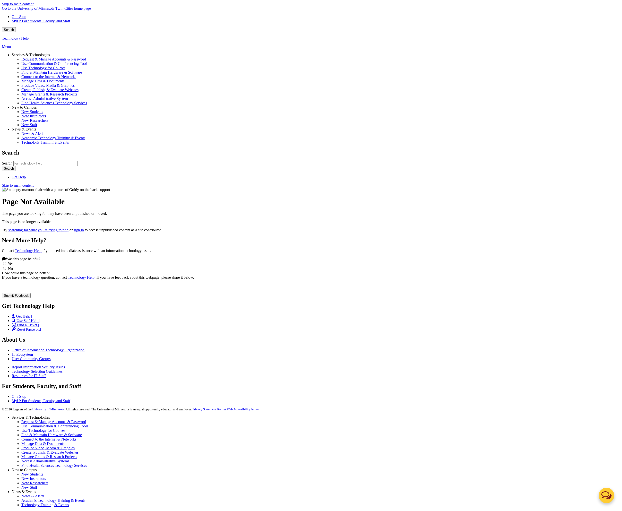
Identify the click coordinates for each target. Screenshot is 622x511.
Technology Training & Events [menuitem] (45, 142)
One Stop (19, 17)
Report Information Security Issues (38, 367)
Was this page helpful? (23, 259)
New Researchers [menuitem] (34, 120)
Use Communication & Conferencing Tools (54, 426)
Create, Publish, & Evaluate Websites (49, 452)
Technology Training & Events (45, 505)
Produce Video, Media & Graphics (48, 448)
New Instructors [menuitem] (33, 116)
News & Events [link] (24, 129)
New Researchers (34, 483)
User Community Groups (31, 359)
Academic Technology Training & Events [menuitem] (53, 138)
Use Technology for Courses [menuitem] (43, 68)
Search (9, 30)
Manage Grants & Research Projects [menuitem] (49, 94)
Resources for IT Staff (29, 376)
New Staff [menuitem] (29, 125)
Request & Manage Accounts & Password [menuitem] (53, 59)
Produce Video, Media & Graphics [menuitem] (48, 85)
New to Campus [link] (24, 107)
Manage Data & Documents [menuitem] (42, 81)
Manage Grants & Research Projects (49, 457)
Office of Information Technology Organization (48, 350)
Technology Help (15, 38)
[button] (606, 495)
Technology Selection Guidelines (37, 371)
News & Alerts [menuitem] (32, 133)
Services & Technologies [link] (31, 55)
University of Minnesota (48, 409)
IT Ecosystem (22, 354)
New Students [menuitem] (32, 112)
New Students (32, 474)
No (10, 269)
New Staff (29, 487)
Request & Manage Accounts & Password (53, 422)
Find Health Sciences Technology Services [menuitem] (54, 103)
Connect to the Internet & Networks (48, 439)
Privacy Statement (204, 409)
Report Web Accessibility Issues (238, 409)
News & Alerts (32, 496)
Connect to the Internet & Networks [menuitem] (48, 77)
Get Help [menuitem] (19, 177)
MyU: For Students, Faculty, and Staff (41, 21)
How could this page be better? (26, 273)
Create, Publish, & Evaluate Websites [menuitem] (49, 90)
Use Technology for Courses (43, 430)
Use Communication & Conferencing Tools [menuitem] (54, 63)
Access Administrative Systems (45, 461)
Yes (10, 264)
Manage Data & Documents (42, 444)
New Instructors (33, 478)
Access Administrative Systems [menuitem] (45, 98)
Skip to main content (18, 4)
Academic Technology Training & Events (53, 500)
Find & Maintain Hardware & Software (51, 435)
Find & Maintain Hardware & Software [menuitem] (51, 72)
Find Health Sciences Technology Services (54, 465)
